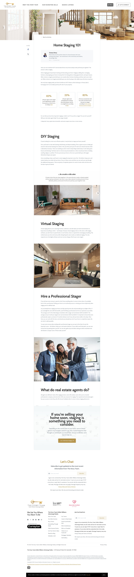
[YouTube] (38, 520)
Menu (111, 4)
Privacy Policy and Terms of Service (66, 486)
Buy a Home (51, 521)
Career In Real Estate (66, 519)
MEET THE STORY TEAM (30, 4)
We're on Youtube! (65, 528)
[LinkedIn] (33, 520)
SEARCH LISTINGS (68, 4)
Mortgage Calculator (66, 535)
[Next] (97, 193)
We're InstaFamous (66, 526)
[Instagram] (41, 520)
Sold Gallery (64, 537)
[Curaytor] (34, 528)
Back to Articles (47, 37)
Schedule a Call (51, 536)
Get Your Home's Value (53, 531)
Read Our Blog (51, 533)
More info (88, 574)
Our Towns (64, 516)
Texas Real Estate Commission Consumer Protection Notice (39, 564)
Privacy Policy (103, 544)
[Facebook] (27, 520)
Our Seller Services (52, 519)
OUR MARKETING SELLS (50, 4)
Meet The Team (52, 516)
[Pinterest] (35, 520)
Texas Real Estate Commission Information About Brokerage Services (66, 564)
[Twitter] (30, 520)
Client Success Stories (53, 528)
